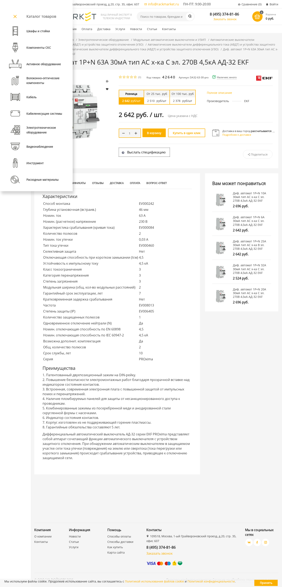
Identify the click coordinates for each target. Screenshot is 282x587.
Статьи (152, 29)
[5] (135, 77)
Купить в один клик (186, 133)
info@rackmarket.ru (163, 4)
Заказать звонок (225, 19)
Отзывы (98, 183)
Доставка (103, 29)
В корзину (154, 133)
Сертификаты (76, 183)
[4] (132, 77)
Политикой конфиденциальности (211, 581)
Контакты (169, 29)
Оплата (87, 29)
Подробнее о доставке (236, 135)
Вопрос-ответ (156, 183)
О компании (43, 536)
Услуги (120, 29)
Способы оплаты (119, 536)
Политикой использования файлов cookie (154, 581)
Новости (136, 29)
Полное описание (219, 93)
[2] (124, 77)
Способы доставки (120, 542)
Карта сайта (116, 552)
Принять (266, 583)
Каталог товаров (41, 16)
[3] (128, 77)
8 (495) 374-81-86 (224, 14)
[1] (120, 77)
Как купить (115, 547)
